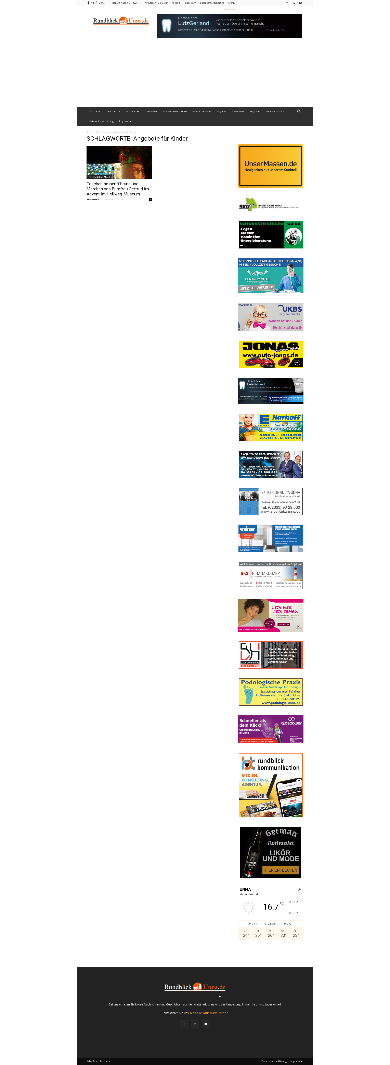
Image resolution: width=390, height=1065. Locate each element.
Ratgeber (222, 111)
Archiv (231, 2)
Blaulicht (131, 111)
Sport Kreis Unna (202, 111)
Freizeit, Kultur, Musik (175, 111)
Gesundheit (151, 111)
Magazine (255, 111)
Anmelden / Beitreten (156, 2)
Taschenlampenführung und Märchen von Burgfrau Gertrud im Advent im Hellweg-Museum (118, 188)
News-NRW (238, 111)
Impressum (190, 2)
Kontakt (176, 2)
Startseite (94, 111)
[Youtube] (300, 2)
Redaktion (93, 199)
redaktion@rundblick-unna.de (209, 1013)
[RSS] (294, 2)
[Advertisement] (195, 76)
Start (89, 132)
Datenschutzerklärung (212, 2)
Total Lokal (111, 111)
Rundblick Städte (275, 111)
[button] (298, 112)
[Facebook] (287, 2)
